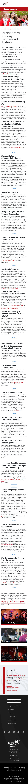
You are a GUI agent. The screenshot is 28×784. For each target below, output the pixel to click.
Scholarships (23, 28)
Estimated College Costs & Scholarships (14, 778)
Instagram (14, 690)
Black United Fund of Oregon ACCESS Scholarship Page (13, 479)
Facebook (9, 690)
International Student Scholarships (14, 779)
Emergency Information (13, 706)
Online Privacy (13, 755)
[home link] (14, 742)
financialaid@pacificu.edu (13, 687)
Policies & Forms (12, 720)
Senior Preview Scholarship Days (9, 106)
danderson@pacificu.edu (17, 147)
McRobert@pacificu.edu (17, 382)
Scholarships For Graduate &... (14, 781)
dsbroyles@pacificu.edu (8, 260)
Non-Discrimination (14, 760)
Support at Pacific (14, 701)
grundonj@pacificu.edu (7, 516)
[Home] (4, 3)
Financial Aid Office (8, 74)
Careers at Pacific (12, 716)
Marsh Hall (9, 686)
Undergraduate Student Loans (9, 659)
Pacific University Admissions (6, 28)
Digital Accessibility (14, 758)
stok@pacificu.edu (18, 410)
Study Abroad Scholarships (9, 623)
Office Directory (12, 723)
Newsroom (10, 713)
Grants (3, 641)
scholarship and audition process (9, 209)
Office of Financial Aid (16, 28)
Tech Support (11, 709)
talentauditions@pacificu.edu (16, 305)
